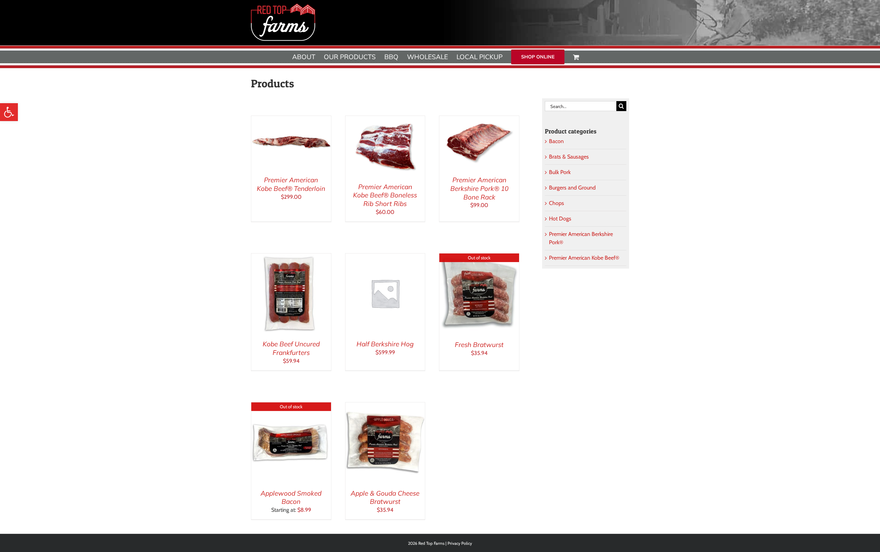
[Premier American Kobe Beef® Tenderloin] (291, 120)
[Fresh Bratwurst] (479, 257)
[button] (9, 112)
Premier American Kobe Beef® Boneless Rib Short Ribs (385, 195)
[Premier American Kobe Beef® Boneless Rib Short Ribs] (385, 120)
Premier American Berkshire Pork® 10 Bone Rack (479, 188)
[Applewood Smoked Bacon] (291, 406)
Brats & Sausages (569, 156)
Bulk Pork (560, 172)
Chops (556, 203)
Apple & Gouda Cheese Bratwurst (385, 497)
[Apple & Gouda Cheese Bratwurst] (385, 406)
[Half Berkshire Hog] (385, 257)
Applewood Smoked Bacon (291, 497)
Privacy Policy (460, 543)
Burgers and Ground (572, 187)
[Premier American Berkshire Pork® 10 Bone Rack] (479, 120)
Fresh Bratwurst (479, 344)
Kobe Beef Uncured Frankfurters (291, 348)
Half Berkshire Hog (385, 344)
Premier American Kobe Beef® (584, 258)
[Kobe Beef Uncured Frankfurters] (291, 257)
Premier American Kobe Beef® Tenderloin (291, 184)
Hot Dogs (560, 218)
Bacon (556, 141)
